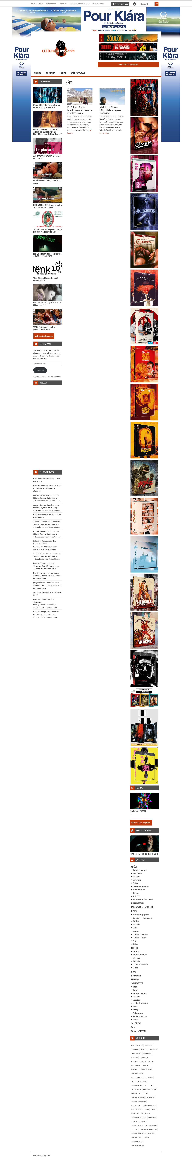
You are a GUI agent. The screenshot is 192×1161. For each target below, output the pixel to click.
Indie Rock (144, 1057)
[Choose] (144, 153)
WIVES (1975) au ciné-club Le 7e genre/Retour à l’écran (45, 328)
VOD (133, 1027)
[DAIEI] (144, 745)
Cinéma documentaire (148, 1129)
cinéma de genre (137, 1073)
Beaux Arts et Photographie (142, 917)
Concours (62, 4)
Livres (62, 73)
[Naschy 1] (144, 381)
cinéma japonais (137, 1125)
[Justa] (96, 19)
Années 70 (143, 1121)
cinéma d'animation (138, 1101)
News (133, 971)
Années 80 (152, 1117)
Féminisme (147, 1053)
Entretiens (136, 876)
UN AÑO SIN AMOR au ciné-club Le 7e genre (46, 181)
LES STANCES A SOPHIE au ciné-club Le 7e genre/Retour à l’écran (47, 206)
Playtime (135, 979)
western (134, 1069)
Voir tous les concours (128, 64)
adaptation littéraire (139, 1081)
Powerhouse (136, 1093)
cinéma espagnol (149, 1105)
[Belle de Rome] (144, 343)
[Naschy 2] (144, 420)
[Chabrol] (144, 534)
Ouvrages (136, 1009)
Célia (35, 478)
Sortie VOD (136, 1023)
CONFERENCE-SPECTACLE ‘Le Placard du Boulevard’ (46, 157)
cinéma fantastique (138, 1133)
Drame (146, 1137)
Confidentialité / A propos (79, 4)
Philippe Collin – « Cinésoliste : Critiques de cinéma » (47, 488)
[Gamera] (144, 496)
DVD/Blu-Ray (137, 873)
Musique (50, 73)
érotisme (149, 1077)
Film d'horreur (136, 1109)
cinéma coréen (136, 1085)
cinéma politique (149, 1089)
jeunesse (134, 1061)
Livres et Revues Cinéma (141, 886)
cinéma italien (136, 1137)
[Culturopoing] (58, 60)
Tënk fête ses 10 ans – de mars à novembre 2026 (45, 279)
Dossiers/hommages (140, 954)
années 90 (148, 1045)
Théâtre (135, 1019)
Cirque (135, 986)
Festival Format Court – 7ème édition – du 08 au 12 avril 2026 (47, 254)
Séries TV (136, 896)
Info (134, 4)
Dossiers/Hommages (140, 870)
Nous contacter (98, 4)
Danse (135, 990)
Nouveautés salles (139, 889)
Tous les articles (37, 4)
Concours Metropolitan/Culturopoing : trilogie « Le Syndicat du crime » (46, 605)
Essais (135, 927)
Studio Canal (136, 1053)
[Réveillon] (144, 115)
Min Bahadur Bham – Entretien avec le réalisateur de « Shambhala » (79, 110)
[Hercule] (144, 648)
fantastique (135, 1105)
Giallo (153, 1109)
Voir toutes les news (44, 336)
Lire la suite (104, 133)
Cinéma (37, 73)
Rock (151, 1061)
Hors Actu (136, 961)
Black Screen (38, 485)
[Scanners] (144, 305)
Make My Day (135, 1065)
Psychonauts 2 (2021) (138, 811)
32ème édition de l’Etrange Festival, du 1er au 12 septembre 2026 (46, 106)
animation (135, 1049)
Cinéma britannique (138, 1117)
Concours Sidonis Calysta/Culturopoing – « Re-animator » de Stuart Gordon (46, 498)
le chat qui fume (137, 1077)
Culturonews (51, 4)
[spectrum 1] (144, 783)
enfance (144, 1049)
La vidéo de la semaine (140, 964)
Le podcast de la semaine (142, 907)
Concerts (136, 951)
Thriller (134, 1129)
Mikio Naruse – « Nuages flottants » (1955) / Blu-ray (47, 303)
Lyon (147, 1109)
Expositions (137, 999)
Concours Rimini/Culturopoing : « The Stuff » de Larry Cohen (47, 575)
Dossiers (136, 921)
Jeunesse (136, 931)
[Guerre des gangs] (144, 458)
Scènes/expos (78, 73)
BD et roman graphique (141, 914)
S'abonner (40, 370)
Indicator (148, 1085)
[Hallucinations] (144, 229)
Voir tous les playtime (140, 822)
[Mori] (144, 686)
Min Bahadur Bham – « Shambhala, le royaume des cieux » (110, 110)
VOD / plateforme (138, 1031)
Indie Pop (143, 1061)
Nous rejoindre (121, 4)
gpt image (37, 592)
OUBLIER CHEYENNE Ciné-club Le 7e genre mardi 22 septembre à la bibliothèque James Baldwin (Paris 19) (47, 131)
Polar (134, 940)
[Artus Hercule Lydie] (144, 610)
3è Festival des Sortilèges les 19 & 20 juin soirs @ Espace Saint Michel (47, 230)
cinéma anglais (146, 1069)
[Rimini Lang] (144, 707)
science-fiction (137, 1113)
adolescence (136, 1089)
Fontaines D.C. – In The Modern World (144, 853)
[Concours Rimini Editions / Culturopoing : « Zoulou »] (128, 38)
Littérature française (140, 937)
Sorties (135, 944)
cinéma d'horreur (138, 1097)
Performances (138, 1012)
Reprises (136, 892)
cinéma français (137, 1141)
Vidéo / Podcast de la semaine (143, 899)
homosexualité (137, 1045)
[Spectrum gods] (144, 572)
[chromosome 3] (144, 267)
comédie (134, 1121)
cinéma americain (137, 1145)
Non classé (136, 975)
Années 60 (153, 1049)
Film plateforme (138, 903)
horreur (150, 1097)
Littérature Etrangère (140, 934)
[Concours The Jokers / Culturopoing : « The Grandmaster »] (128, 56)
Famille (145, 1065)
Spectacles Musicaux (140, 1016)
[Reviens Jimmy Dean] (144, 191)
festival (151, 1133)
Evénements (137, 879)
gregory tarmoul (39, 505)
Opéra (135, 1006)
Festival (135, 883)
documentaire (151, 1125)
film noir (134, 1057)
